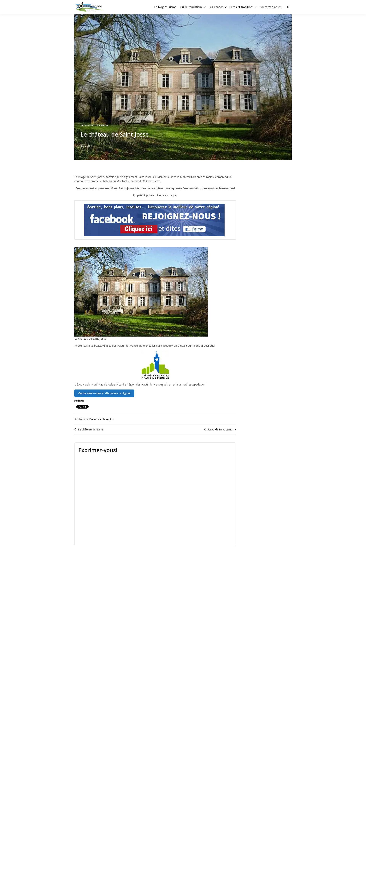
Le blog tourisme (165, 7)
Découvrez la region (94, 125)
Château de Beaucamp (218, 429)
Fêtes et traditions (241, 7)
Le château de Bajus (90, 429)
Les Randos (216, 7)
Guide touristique (191, 7)
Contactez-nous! (270, 7)
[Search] (288, 7)
